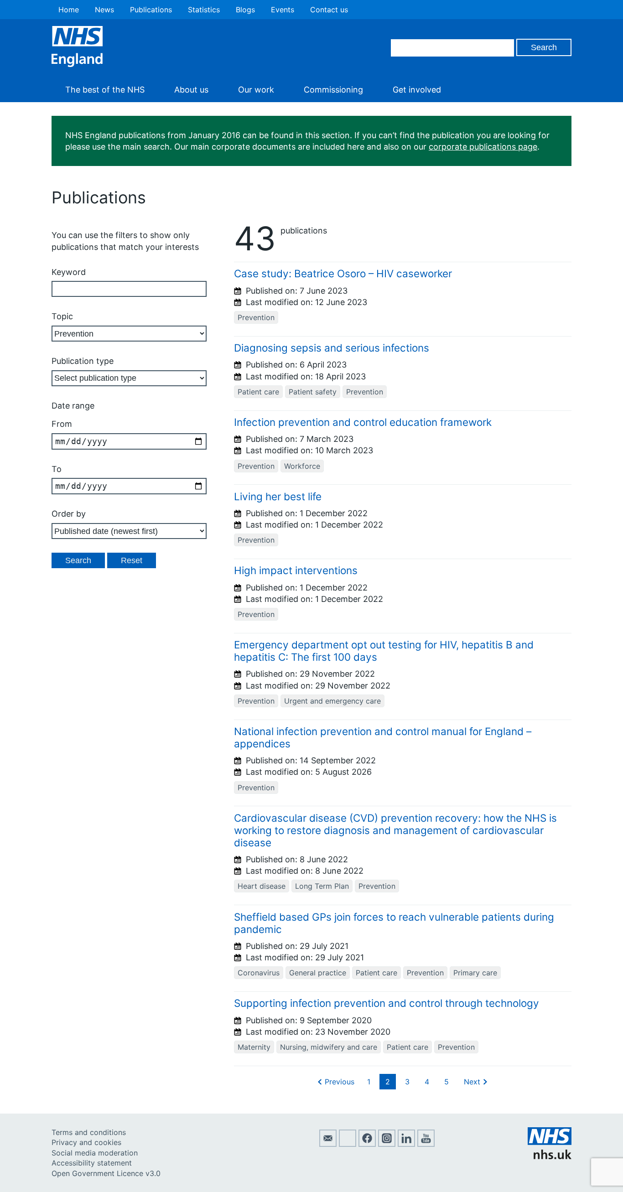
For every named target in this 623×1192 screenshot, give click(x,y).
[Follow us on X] (347, 1144)
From (62, 424)
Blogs (245, 9)
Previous (339, 1081)
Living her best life (278, 496)
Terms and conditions (89, 1132)
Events (282, 9)
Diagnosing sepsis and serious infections (331, 348)
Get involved (417, 89)
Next (472, 1081)
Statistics (204, 9)
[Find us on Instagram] (386, 1144)
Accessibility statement (92, 1162)
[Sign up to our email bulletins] (328, 1144)
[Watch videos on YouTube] (426, 1144)
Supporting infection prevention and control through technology (386, 1003)
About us (191, 89)
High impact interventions (296, 570)
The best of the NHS (105, 89)
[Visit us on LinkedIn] (406, 1144)
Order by (69, 513)
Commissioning (333, 89)
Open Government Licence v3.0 (106, 1173)
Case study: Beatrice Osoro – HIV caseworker (343, 273)
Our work (256, 89)
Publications (151, 9)
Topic (62, 316)
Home (68, 9)
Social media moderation (95, 1152)
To (57, 469)
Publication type (83, 361)
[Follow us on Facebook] (367, 1144)
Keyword (69, 272)
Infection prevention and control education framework (363, 422)
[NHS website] (549, 1156)
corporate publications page (483, 146)
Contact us (329, 9)
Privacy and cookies (86, 1142)
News (104, 9)
